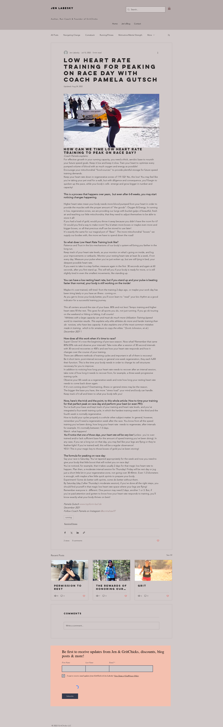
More (149, 35)
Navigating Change (71, 35)
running (68, 517)
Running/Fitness (106, 35)
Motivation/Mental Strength (130, 35)
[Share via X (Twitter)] (71, 532)
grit (142, 585)
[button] (169, 8)
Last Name (89, 662)
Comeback (90, 35)
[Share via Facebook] (65, 532)
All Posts (54, 35)
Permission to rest (68, 587)
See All (169, 555)
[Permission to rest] (69, 570)
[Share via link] (84, 532)
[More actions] (157, 52)
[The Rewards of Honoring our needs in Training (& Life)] (111, 570)
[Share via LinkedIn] (77, 532)
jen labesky (62, 8)
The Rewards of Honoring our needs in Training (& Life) (111, 587)
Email (111, 662)
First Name (66, 662)
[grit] (153, 570)
